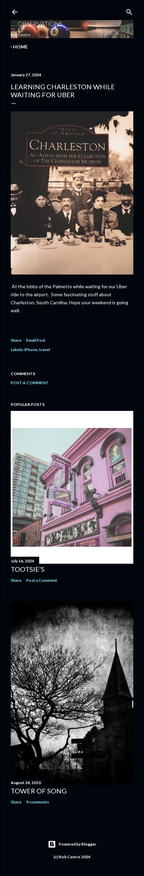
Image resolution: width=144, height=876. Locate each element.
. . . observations (36, 23)
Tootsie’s (28, 569)
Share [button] (16, 340)
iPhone (31, 349)
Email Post (36, 340)
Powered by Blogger (77, 844)
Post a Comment (30, 382)
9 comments (37, 801)
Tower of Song (39, 791)
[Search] (129, 10)
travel (44, 349)
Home (20, 46)
